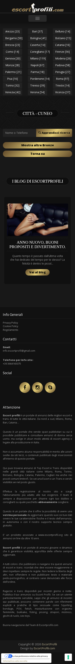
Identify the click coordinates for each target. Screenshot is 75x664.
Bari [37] (37, 31)
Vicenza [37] (62, 92)
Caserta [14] (37, 45)
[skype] (50, 387)
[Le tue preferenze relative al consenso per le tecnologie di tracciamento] (68, 657)
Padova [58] (62, 65)
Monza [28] (12, 65)
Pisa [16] (12, 79)
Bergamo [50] (13, 38)
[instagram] (37, 387)
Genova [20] (12, 58)
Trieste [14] (62, 85)
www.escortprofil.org (50, 535)
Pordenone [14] (38, 79)
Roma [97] (62, 79)
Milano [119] (38, 58)
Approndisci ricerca (55, 133)
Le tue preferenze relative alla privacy (30, 656)
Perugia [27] (62, 72)
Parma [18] (37, 72)
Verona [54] (37, 92)
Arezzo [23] (12, 31)
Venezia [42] (12, 92)
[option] (37, 240)
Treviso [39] (37, 85)
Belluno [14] (62, 31)
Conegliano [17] (38, 51)
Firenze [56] (62, 51)
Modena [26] (63, 58)
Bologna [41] (38, 38)
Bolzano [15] (63, 38)
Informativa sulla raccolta (15, 661)
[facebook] (24, 387)
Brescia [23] (12, 45)
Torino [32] (12, 85)
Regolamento (10, 330)
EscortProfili (49, 644)
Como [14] (12, 51)
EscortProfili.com (44, 648)
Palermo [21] (13, 72)
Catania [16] (62, 45)
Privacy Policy (10, 322)
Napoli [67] (37, 65)
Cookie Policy (10, 326)
